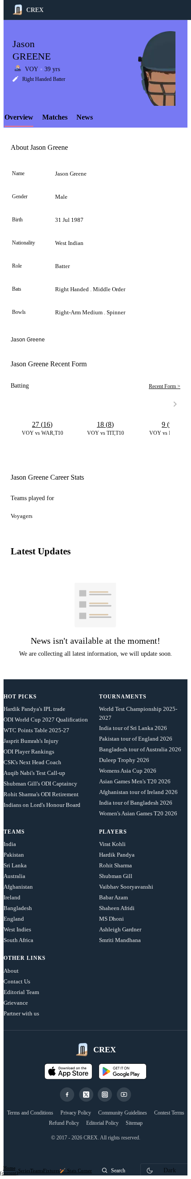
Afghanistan (18, 886)
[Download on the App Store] (68, 1071)
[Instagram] (105, 1094)
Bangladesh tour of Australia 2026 (140, 749)
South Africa (18, 940)
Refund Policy (64, 1123)
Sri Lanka (15, 865)
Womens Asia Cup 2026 (127, 770)
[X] (86, 1094)
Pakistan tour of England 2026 (135, 738)
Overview (18, 117)
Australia (14, 876)
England (14, 918)
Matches (55, 117)
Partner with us (21, 1013)
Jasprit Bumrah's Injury (31, 741)
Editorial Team (21, 992)
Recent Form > (164, 386)
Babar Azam (113, 897)
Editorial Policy (102, 1123)
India (10, 844)
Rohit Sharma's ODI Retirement (41, 794)
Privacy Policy (75, 1113)
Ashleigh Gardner (120, 929)
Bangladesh (18, 908)
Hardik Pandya (117, 854)
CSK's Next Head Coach (32, 762)
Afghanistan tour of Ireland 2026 (138, 792)
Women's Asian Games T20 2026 (138, 813)
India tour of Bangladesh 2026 (135, 802)
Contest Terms (169, 1113)
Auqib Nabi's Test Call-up (34, 773)
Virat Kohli (112, 844)
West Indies (17, 929)
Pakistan (14, 854)
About (11, 970)
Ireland (12, 897)
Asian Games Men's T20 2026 (135, 781)
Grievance (16, 1002)
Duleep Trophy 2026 (124, 760)
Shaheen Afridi (117, 908)
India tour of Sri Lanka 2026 (133, 728)
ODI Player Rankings (29, 751)
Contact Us (17, 981)
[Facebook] (67, 1094)
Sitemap (134, 1123)
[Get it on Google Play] (122, 1071)
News (84, 117)
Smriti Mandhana (120, 940)
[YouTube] (124, 1094)
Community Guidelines (122, 1113)
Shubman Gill (115, 876)
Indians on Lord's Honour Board (42, 805)
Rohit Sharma (115, 865)
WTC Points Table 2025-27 (36, 730)
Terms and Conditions (30, 1113)
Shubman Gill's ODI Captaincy (40, 783)
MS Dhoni (111, 918)
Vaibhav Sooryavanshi (126, 886)
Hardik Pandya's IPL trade (34, 709)
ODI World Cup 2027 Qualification (46, 719)
